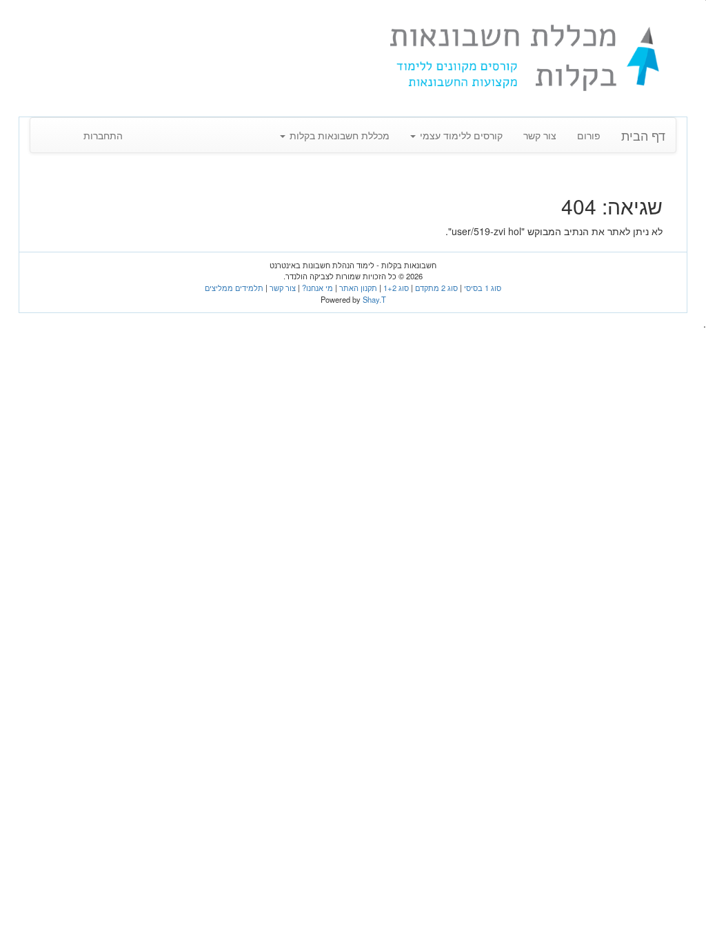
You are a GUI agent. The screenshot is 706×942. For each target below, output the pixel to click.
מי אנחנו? (317, 287)
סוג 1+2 (396, 287)
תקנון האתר (358, 287)
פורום (589, 135)
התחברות (103, 135)
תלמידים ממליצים (234, 287)
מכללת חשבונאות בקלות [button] (338, 135)
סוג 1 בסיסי (482, 287)
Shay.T (374, 299)
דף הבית (643, 135)
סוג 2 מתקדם (436, 287)
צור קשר (539, 135)
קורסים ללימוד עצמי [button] (460, 135)
